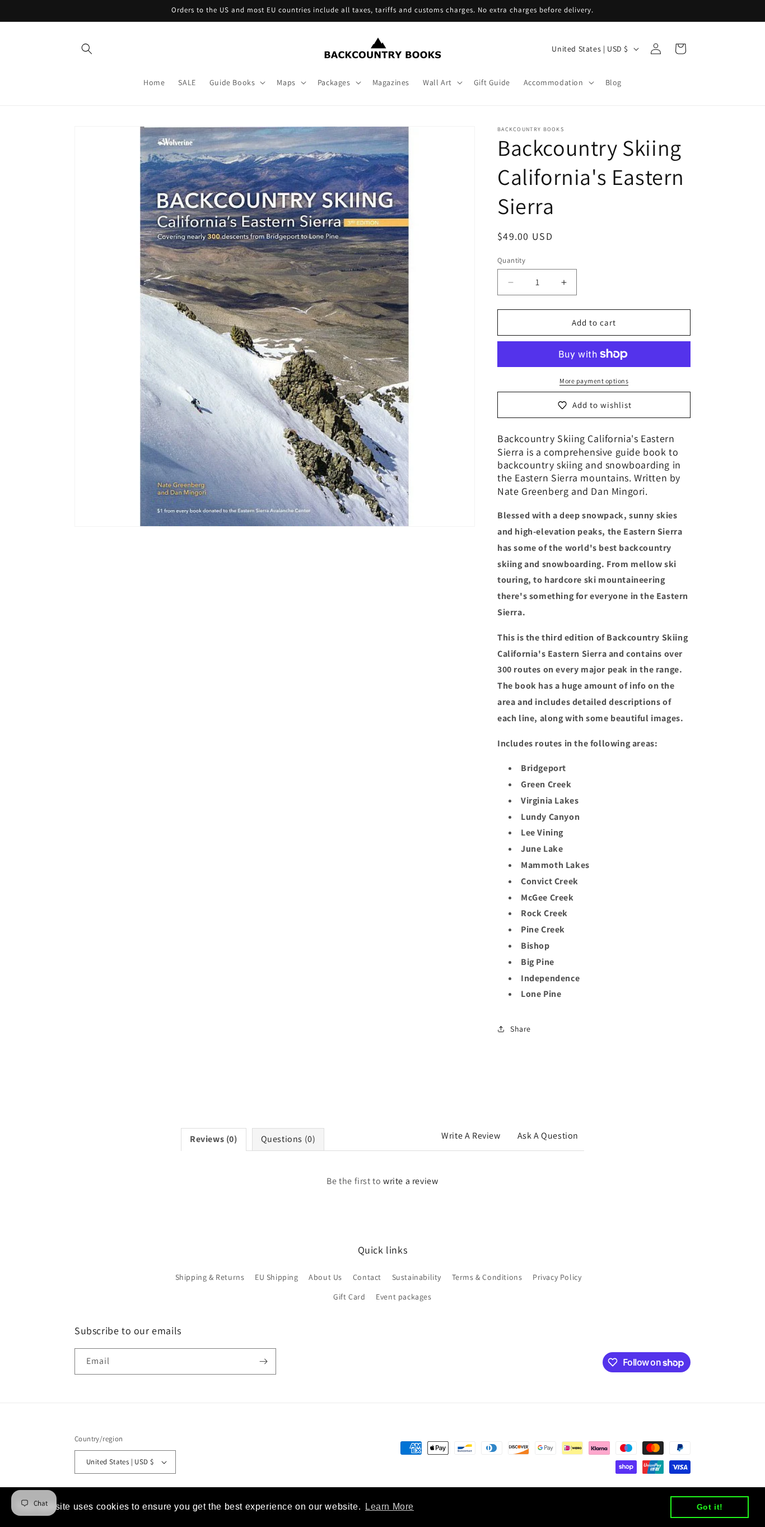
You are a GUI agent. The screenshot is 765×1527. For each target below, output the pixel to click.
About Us (325, 1277)
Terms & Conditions (487, 1277)
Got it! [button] (710, 1506)
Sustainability (416, 1277)
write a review (410, 1181)
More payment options (593, 381)
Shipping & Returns (210, 1277)
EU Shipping (276, 1277)
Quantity (511, 260)
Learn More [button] (389, 1506)
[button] (86, 48)
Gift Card (349, 1297)
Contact (367, 1277)
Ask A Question (548, 1135)
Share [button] (520, 1029)
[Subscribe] (263, 1361)
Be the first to (382, 1181)
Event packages (403, 1297)
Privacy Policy (557, 1277)
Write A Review (470, 1135)
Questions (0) (288, 1139)
